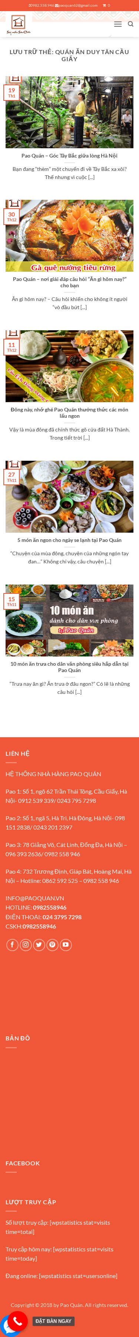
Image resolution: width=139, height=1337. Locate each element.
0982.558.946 (42, 5)
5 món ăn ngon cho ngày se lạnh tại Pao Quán (69, 540)
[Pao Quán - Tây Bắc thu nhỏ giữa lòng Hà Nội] (33, 24)
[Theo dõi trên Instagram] (26, 945)
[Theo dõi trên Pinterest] (52, 945)
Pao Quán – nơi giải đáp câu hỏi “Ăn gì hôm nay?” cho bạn (69, 282)
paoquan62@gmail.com (78, 5)
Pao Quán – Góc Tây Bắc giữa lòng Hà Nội (69, 156)
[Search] (130, 24)
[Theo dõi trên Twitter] (39, 945)
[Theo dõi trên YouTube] (66, 945)
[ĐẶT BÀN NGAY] (17, 1321)
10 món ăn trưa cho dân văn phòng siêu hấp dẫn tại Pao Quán (69, 667)
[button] (117, 24)
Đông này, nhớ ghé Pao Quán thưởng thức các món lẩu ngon (69, 413)
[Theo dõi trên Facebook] (12, 945)
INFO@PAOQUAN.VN (35, 897)
